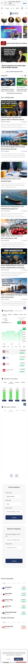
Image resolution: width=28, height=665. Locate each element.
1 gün (4, 346)
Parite (14, 583)
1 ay (12, 346)
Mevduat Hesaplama (14, 529)
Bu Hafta (23, 410)
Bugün (11, 410)
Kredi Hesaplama (14, 487)
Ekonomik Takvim (10, 407)
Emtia (18, 583)
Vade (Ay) (8, 500)
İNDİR (24, 3)
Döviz (4, 583)
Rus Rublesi (8, 587)
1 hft (8, 346)
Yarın (17, 410)
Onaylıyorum (19, 659)
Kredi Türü (8, 493)
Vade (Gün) (8, 544)
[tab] (11, 71)
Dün (5, 410)
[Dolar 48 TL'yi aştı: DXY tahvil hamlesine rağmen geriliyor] (11, 32)
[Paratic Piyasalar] (24, 308)
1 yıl (20, 346)
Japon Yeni (8, 606)
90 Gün (23, 382)
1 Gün (5, 382)
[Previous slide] (22, 75)
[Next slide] (25, 75)
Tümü (24, 346)
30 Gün (17, 382)
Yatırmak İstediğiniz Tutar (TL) (12, 535)
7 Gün (10, 382)
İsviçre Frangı (9, 599)
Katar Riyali (8, 593)
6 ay (16, 346)
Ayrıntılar (9, 659)
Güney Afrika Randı (10, 612)
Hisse (9, 583)
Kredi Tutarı (8, 508)
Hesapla (14, 517)
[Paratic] (14, 13)
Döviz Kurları (18, 311)
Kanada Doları (9, 626)
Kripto (24, 583)
